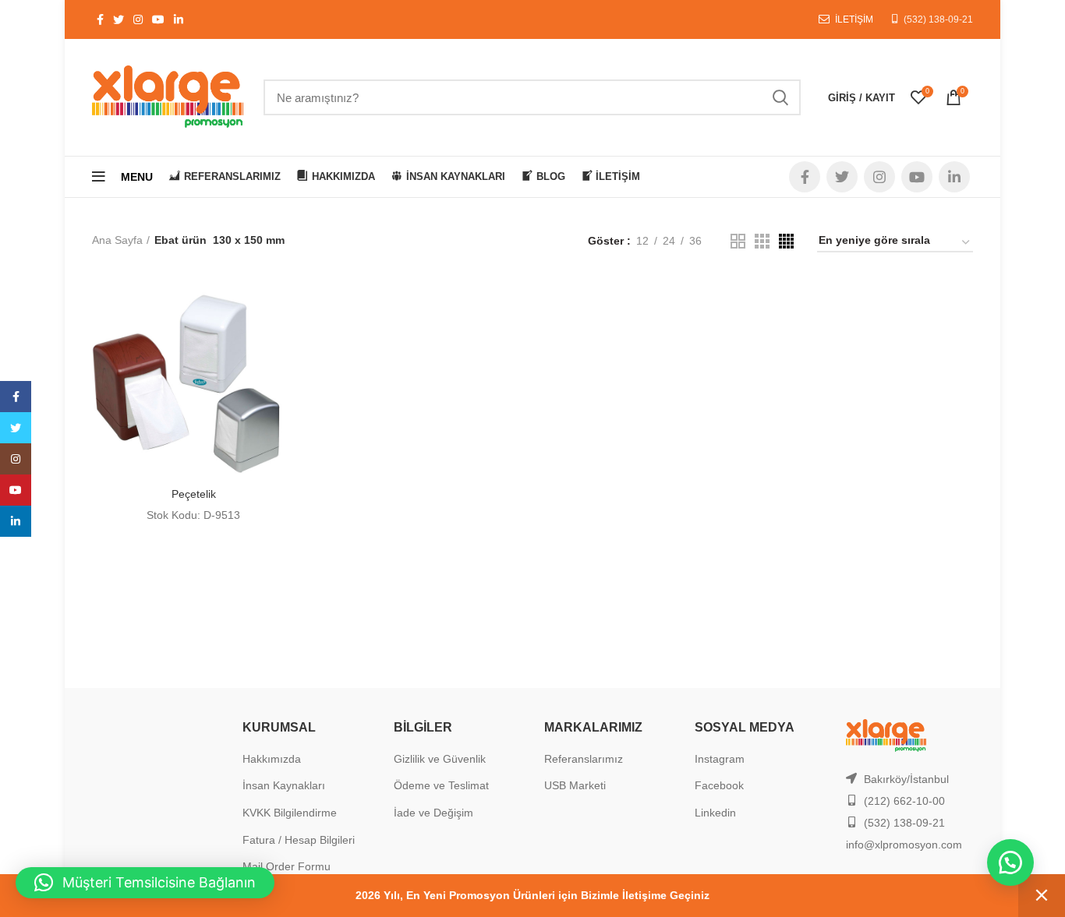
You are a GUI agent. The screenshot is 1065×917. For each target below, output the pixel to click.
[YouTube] (15, 490)
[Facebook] (15, 396)
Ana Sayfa (117, 240)
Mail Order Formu (286, 866)
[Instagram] (15, 458)
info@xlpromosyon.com (904, 844)
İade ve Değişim (433, 812)
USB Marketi (575, 785)
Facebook (719, 785)
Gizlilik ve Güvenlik (440, 759)
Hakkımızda (271, 759)
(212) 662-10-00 (904, 801)
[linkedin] (15, 521)
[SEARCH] (779, 97)
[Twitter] (15, 427)
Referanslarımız (583, 759)
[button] (1010, 862)
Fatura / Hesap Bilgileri (298, 840)
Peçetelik (194, 494)
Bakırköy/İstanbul (906, 779)
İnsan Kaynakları (283, 785)
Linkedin (715, 812)
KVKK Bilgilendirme (289, 812)
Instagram (720, 759)
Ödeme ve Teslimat (441, 785)
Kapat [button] (1041, 895)
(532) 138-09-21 (938, 19)
